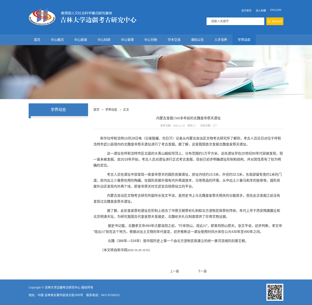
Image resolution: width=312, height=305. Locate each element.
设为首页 (246, 10)
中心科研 (104, 39)
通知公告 (197, 39)
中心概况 (57, 39)
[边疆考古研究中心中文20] (82, 10)
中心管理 (127, 39)
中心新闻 (80, 39)
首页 (37, 39)
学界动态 (244, 39)
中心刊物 (150, 39)
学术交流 (174, 39)
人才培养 (220, 39)
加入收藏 (261, 10)
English (275, 10)
